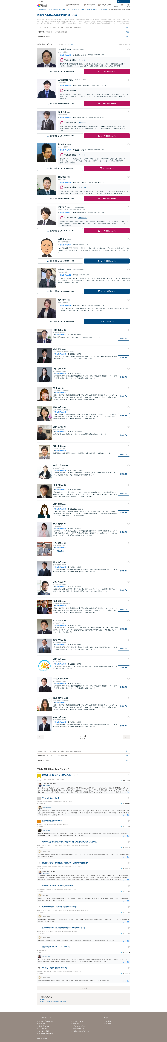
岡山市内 (42, 999)
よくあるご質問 (44, 1031)
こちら (71, 44)
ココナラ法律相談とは (46, 1021)
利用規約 (76, 1023)
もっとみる (83, 988)
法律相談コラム (44, 1026)
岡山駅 (77, 117)
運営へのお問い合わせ (46, 1033)
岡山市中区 (49, 1001)
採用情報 (108, 1023)
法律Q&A (42, 1023)
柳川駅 (77, 55)
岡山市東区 (56, 1001)
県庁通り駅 (78, 85)
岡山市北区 (68, 55)
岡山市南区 (68, 275)
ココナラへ (42, 1)
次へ (126, 737)
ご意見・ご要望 (78, 1021)
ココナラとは (43, 1028)
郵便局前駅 (73, 509)
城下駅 (72, 586)
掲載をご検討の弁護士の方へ (82, 1031)
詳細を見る (123, 338)
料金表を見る (82, 60)
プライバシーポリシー (80, 1026)
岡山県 (62, 55)
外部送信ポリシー (78, 1028)
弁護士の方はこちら (123, 1)
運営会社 (108, 1021)
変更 (127, 27)
